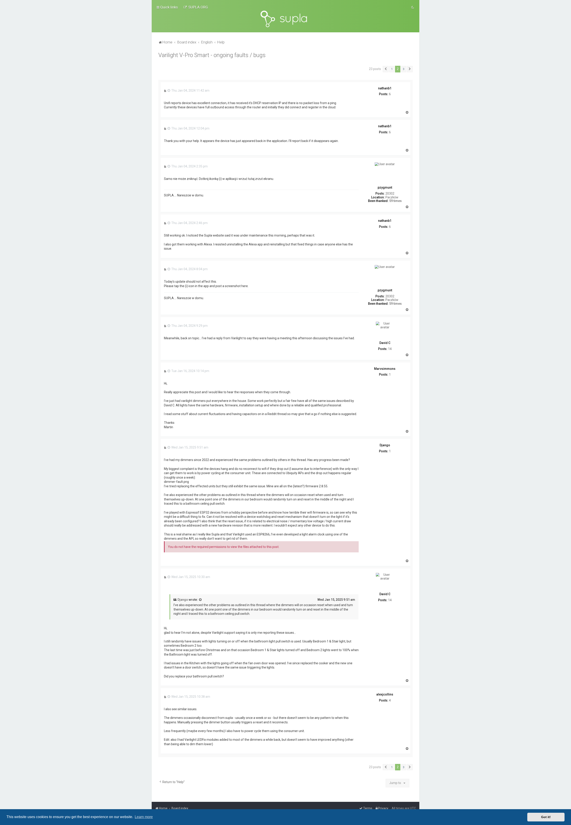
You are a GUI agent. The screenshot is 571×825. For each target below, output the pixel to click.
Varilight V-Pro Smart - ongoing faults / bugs (212, 55)
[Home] (285, 19)
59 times (395, 201)
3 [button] (403, 69)
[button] (386, 69)
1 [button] (392, 69)
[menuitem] (195, 7)
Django (183, 599)
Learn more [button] (144, 817)
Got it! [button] (546, 817)
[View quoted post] (201, 600)
